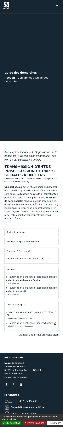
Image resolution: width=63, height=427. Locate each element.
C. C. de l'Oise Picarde (25, 401)
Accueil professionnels (17, 152)
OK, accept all (12, 423)
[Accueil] (13, 6)
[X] (15, 384)
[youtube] (22, 384)
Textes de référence (16, 232)
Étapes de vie (42, 152)
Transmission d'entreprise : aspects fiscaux (32, 323)
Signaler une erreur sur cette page (39, 334)
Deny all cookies (35, 423)
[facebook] (8, 384)
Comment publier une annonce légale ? (28, 258)
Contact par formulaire (15, 377)
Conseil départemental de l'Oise (27, 407)
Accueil (10, 77)
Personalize (55, 423)
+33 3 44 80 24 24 (13, 373)
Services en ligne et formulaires (22, 241)
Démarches (25, 77)
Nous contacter (14, 357)
